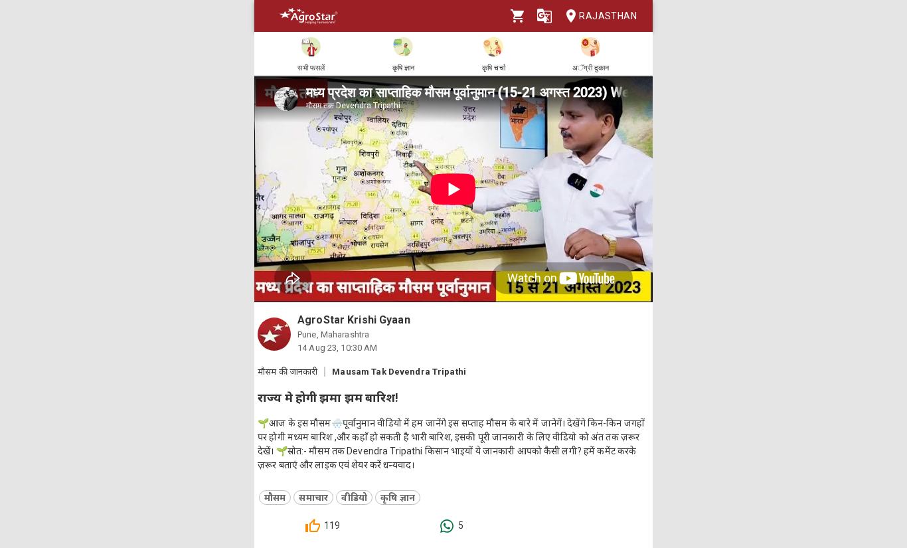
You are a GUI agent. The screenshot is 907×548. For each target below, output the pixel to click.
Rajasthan (608, 16)
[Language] (544, 16)
